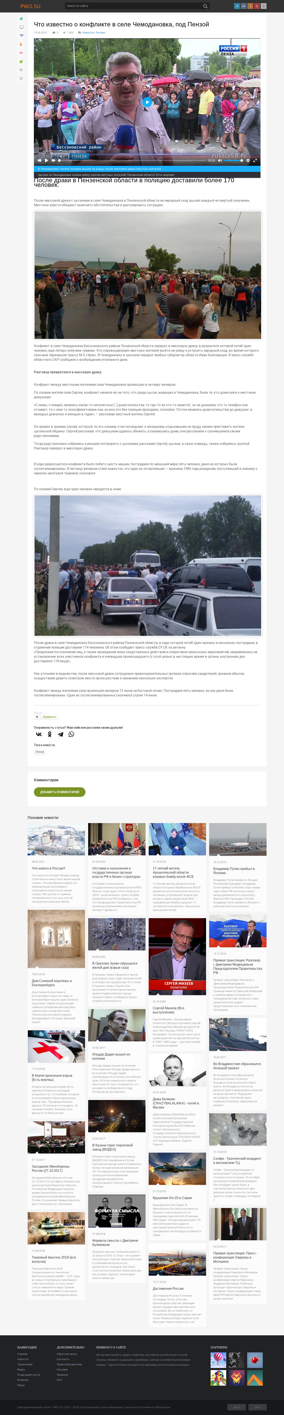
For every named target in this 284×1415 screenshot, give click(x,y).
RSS (59, 1380)
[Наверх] (21, 78)
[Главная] (21, 19)
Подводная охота (28, 1374)
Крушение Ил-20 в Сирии (172, 1198)
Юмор (21, 1385)
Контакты (63, 1359)
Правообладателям (69, 1364)
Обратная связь (67, 1353)
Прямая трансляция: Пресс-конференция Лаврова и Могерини (235, 1257)
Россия (100, 32)
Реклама (62, 1369)
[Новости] (21, 27)
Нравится (49, 716)
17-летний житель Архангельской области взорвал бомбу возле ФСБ (173, 872)
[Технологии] (21, 36)
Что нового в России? (48, 868)
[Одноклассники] (50, 734)
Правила (62, 1374)
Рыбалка (22, 1380)
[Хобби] (21, 44)
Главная (22, 1353)
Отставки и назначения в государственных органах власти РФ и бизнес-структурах (116, 872)
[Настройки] (21, 70)
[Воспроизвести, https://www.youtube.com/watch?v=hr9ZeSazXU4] (46, 160)
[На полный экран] (255, 160)
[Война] (21, 53)
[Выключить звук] (220, 160)
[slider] (132, 160)
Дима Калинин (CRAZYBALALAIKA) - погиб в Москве (176, 1103)
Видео (21, 1369)
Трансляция (24, 1364)
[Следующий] (53, 160)
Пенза (40, 751)
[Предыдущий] (39, 160)
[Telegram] (60, 734)
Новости (88, 32)
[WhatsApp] (71, 734)
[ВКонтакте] (39, 734)
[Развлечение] (21, 61)
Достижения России (168, 1288)
